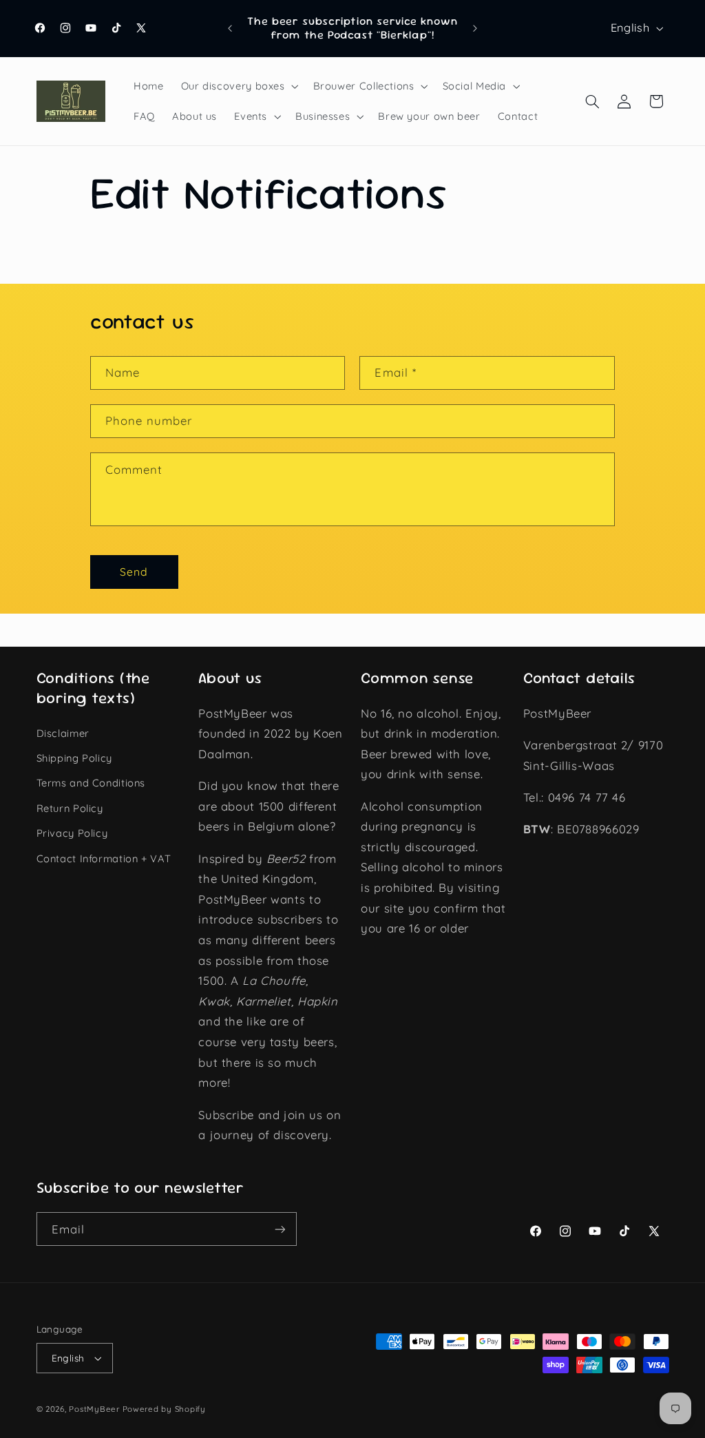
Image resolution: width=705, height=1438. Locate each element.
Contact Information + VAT (103, 858)
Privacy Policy (72, 833)
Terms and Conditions (91, 782)
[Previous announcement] (230, 28)
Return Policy (69, 808)
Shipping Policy (74, 757)
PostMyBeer (94, 1409)
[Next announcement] (475, 28)
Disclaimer (63, 733)
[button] (238, 86)
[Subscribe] (279, 1229)
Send (134, 572)
